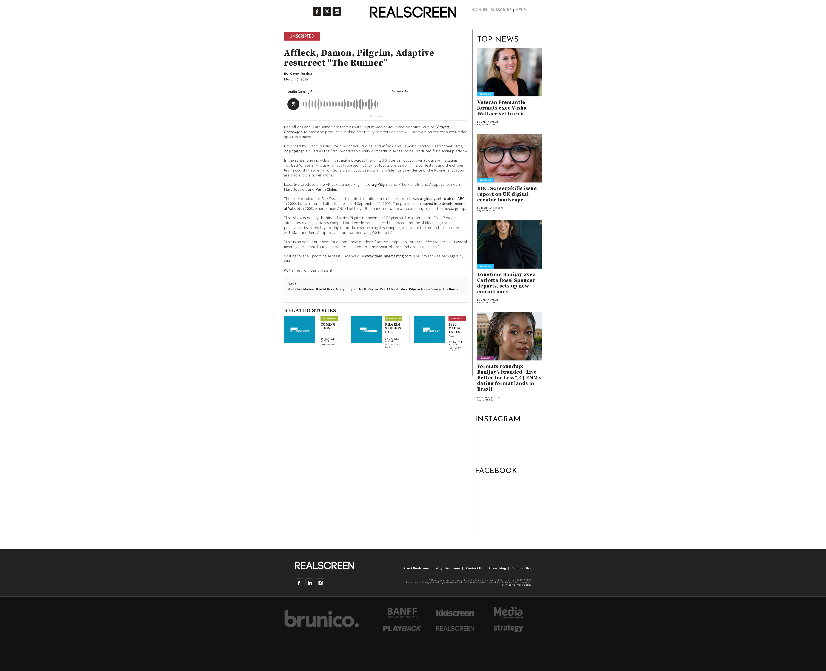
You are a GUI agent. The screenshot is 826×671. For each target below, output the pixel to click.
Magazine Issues (448, 568)
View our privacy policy (516, 585)
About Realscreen (416, 568)
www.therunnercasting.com (388, 256)
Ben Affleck (325, 289)
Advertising (497, 568)
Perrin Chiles (326, 189)
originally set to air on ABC (442, 198)
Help (520, 10)
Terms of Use (521, 568)
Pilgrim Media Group (425, 289)
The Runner (294, 150)
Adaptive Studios (301, 289)
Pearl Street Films (393, 289)
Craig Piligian (379, 184)
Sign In (479, 10)
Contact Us (474, 568)
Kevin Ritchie (301, 74)
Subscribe (501, 10)
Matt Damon (368, 289)
